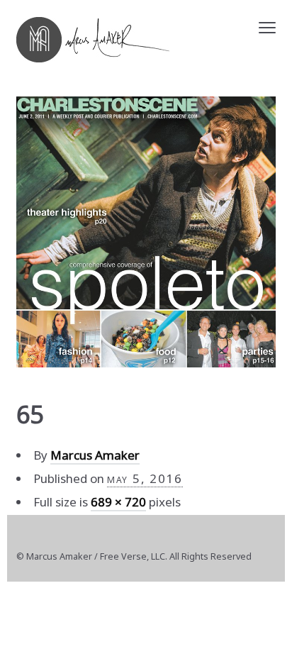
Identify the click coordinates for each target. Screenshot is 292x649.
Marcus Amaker (95, 455)
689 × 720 (118, 502)
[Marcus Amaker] (92, 39)
